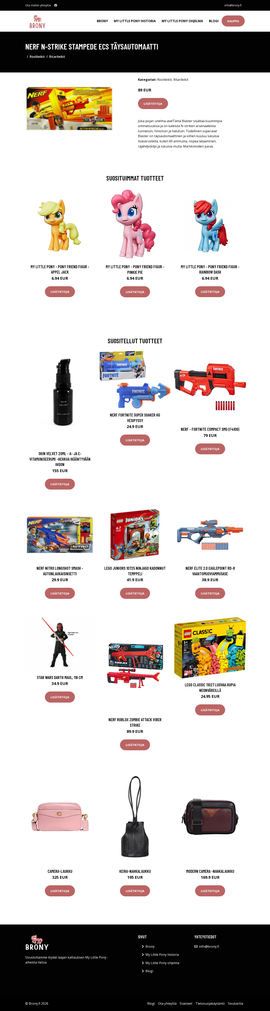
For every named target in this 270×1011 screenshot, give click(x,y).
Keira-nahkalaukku (135, 871)
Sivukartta (235, 1003)
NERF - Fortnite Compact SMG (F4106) (210, 429)
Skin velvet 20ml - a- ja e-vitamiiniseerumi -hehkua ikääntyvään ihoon (60, 459)
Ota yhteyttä (167, 1003)
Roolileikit (37, 56)
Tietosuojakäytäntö (210, 1003)
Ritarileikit (57, 56)
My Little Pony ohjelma (182, 21)
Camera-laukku (60, 871)
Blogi (214, 21)
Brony (102, 21)
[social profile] (56, 5)
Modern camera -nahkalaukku (210, 871)
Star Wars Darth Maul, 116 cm (60, 677)
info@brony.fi (233, 5)
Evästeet (186, 1003)
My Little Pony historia (135, 21)
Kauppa (233, 21)
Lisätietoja (153, 104)
